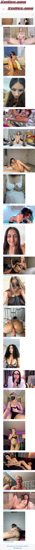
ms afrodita (6, 224)
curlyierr (5, 369)
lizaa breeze (7, 471)
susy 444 (6, 108)
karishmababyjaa (8, 542)
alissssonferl (7, 338)
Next (1, 26)
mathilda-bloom (8, 173)
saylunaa (6, 389)
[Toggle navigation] (3, 9)
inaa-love (6, 420)
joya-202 (6, 306)
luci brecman (7, 255)
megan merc (7, 128)
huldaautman (7, 510)
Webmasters (10, 546)
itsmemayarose (8, 275)
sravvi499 (6, 204)
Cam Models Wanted (22, 546)
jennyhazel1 (6, 491)
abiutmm (6, 45)
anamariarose (7, 147)
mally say (6, 451)
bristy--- (5, 77)
